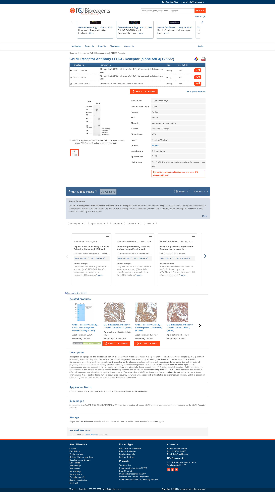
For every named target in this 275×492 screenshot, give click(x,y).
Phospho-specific (77, 477)
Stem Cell (73, 483)
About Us (102, 46)
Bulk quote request (196, 91)
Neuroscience (75, 474)
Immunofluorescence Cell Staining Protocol (138, 479)
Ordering (83, 489)
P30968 (155, 145)
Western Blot (125, 465)
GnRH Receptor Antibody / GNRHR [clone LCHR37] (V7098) (180, 328)
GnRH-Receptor (91, 434)
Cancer (72, 448)
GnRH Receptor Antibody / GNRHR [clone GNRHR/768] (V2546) (148, 328)
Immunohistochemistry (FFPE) (133, 468)
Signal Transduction (78, 480)
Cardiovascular (76, 454)
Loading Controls (127, 454)
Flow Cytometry (126, 471)
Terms (72, 489)
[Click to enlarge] (96, 118)
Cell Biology (74, 451)
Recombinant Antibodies (130, 448)
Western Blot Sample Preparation (134, 477)
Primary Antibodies (127, 451)
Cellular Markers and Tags (81, 457)
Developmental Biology (79, 460)
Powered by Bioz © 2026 (77, 293)
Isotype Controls (126, 457)
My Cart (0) (200, 16)
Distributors (115, 46)
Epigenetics (74, 463)
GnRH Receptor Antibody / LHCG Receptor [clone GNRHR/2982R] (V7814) (85, 328)
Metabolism (74, 468)
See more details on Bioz (200, 293)
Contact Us (129, 46)
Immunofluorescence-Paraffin (132, 474)
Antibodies (76, 46)
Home (71, 53)
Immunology (75, 465)
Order (201, 46)
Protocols (89, 46)
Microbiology (75, 471)
